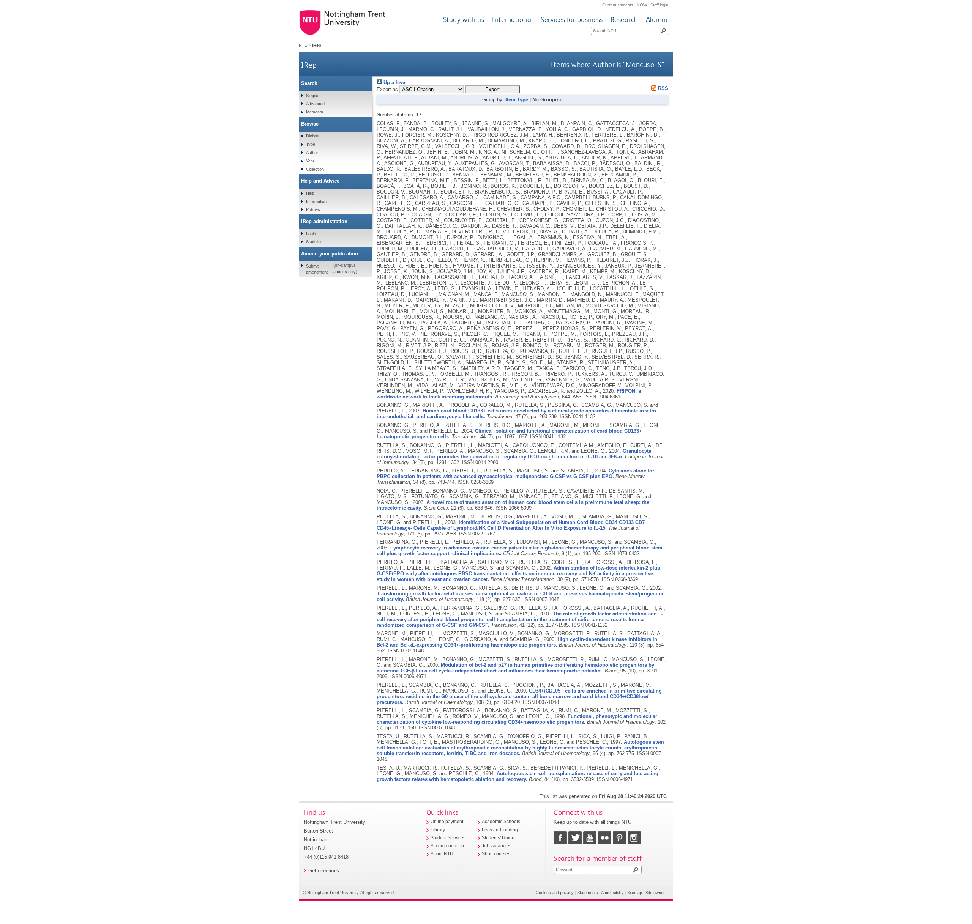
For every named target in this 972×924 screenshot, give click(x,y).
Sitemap (634, 892)
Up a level (394, 82)
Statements (587, 892)
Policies (313, 209)
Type (310, 144)
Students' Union (498, 838)
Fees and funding (500, 830)
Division (313, 136)
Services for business (572, 19)
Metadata (314, 112)
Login (311, 233)
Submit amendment (317, 269)
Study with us (463, 19)
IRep (309, 64)
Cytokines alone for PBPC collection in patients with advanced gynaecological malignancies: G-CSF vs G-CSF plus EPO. (515, 473)
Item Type (516, 99)
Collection (315, 169)
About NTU (442, 854)
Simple (312, 95)
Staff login (659, 5)
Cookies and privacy (555, 892)
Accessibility (612, 892)
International (512, 19)
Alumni (656, 19)
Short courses (496, 854)
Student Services (448, 838)
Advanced (315, 103)
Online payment (447, 821)
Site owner (655, 892)
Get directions (323, 871)
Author (312, 152)
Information (316, 201)
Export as (387, 89)
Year (310, 161)
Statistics (314, 241)
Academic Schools (501, 821)
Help (310, 193)
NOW (642, 5)
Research (624, 19)
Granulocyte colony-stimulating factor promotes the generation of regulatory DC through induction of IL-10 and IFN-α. (514, 454)
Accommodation (447, 846)
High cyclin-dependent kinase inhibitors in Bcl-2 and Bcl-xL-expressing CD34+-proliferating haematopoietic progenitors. (517, 642)
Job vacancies (496, 846)
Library (438, 830)
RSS (662, 88)
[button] (492, 89)
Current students (617, 5)
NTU (303, 45)
